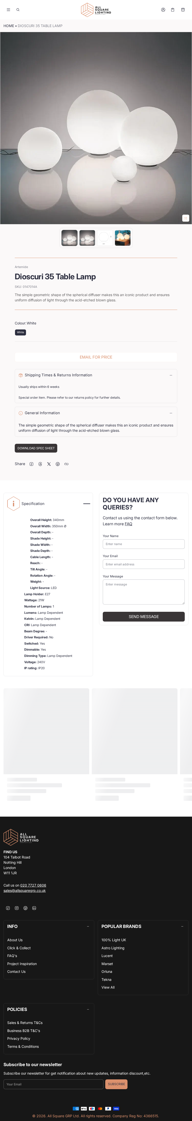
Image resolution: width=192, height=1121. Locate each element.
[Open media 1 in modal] (96, 128)
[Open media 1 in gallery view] (69, 238)
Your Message (113, 576)
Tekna (107, 979)
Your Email (110, 556)
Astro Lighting (113, 948)
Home (9, 26)
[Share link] (66, 464)
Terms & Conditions (23, 1046)
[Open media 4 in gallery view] (122, 238)
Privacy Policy (18, 1038)
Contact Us (16, 971)
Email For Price (96, 357)
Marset (107, 964)
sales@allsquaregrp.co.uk (25, 890)
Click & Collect (19, 948)
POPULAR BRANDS (121, 926)
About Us (14, 940)
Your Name (110, 536)
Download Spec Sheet (36, 448)
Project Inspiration (22, 964)
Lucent (107, 956)
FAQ (128, 524)
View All (108, 987)
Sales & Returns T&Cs (24, 1022)
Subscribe (116, 1084)
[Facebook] (8, 908)
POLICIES (17, 1009)
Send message (144, 616)
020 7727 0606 (33, 885)
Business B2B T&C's (23, 1030)
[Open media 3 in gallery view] (105, 238)
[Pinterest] (25, 908)
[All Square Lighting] (96, 10)
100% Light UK (114, 940)
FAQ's (12, 956)
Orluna (107, 971)
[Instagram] (16, 908)
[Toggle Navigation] (8, 10)
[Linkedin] (34, 908)
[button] (18, 10)
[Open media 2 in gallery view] (87, 238)
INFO (12, 926)
